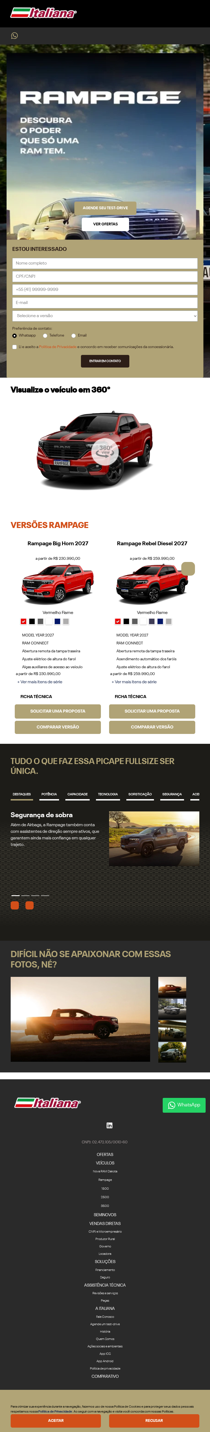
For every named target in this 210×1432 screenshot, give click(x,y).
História (105, 1331)
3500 (105, 1206)
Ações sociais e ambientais (105, 1346)
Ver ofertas (105, 224)
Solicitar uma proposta (57, 711)
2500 (105, 1197)
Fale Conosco (105, 1317)
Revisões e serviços (105, 1293)
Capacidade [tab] (78, 794)
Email (82, 335)
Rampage (105, 1180)
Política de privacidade (105, 1368)
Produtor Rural (105, 1239)
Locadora (105, 1254)
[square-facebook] (102, 1125)
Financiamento (105, 1270)
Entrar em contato (105, 361)
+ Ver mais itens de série (39, 682)
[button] (188, 568)
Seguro (105, 1277)
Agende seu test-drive (105, 208)
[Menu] (199, 13)
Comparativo (105, 1376)
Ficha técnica (37, 697)
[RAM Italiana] (42, 13)
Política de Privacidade (58, 347)
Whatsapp (27, 335)
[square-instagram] (98, 1125)
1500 (105, 1188)
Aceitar (56, 1421)
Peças (105, 1300)
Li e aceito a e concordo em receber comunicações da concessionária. (96, 347)
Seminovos (105, 1215)
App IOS (105, 1354)
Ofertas (105, 1155)
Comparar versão (58, 727)
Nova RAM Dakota (105, 1171)
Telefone (56, 335)
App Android (105, 1361)
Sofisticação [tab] (140, 794)
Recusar (154, 1421)
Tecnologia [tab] (108, 794)
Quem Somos (105, 1339)
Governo (105, 1246)
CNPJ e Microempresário (105, 1231)
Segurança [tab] (172, 794)
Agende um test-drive (105, 1324)
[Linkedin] (109, 1125)
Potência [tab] (49, 794)
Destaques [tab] (22, 794)
